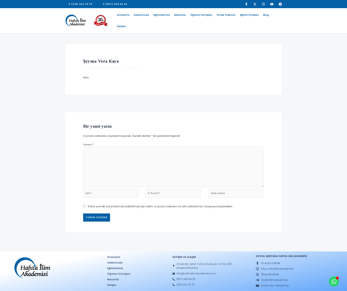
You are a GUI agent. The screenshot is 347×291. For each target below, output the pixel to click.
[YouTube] (271, 4)
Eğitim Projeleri (249, 15)
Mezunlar (180, 15)
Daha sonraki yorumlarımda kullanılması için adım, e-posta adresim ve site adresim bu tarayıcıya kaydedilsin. (160, 206)
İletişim (121, 26)
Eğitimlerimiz (161, 15)
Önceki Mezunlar (78, 103)
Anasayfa (123, 15)
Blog (266, 15)
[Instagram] (263, 4)
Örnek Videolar (226, 15)
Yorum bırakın (92, 68)
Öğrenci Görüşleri (201, 15)
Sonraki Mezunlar (269, 103)
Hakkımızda (141, 15)
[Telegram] (280, 4)
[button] (80, 4)
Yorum (88, 144)
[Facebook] (246, 4)
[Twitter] (254, 4)
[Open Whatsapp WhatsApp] (334, 281)
